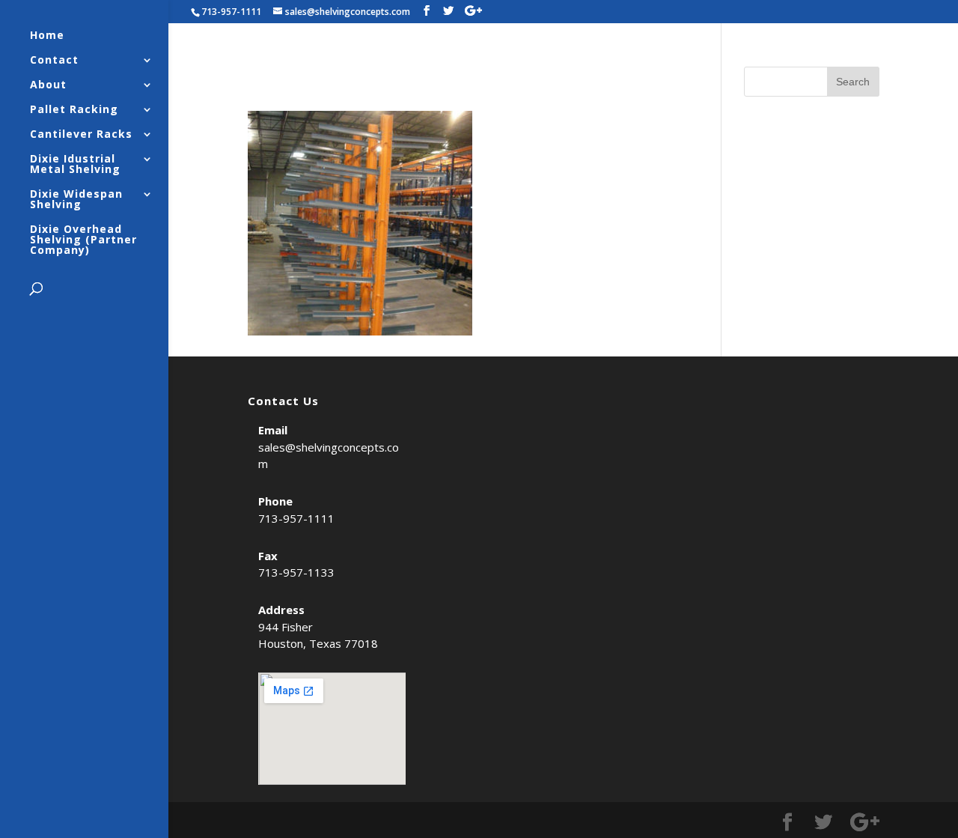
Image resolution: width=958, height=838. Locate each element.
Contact (54, 61)
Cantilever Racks (81, 135)
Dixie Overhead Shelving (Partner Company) (83, 240)
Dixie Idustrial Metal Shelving (75, 165)
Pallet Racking (74, 110)
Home (47, 36)
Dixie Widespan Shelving (76, 200)
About (48, 85)
